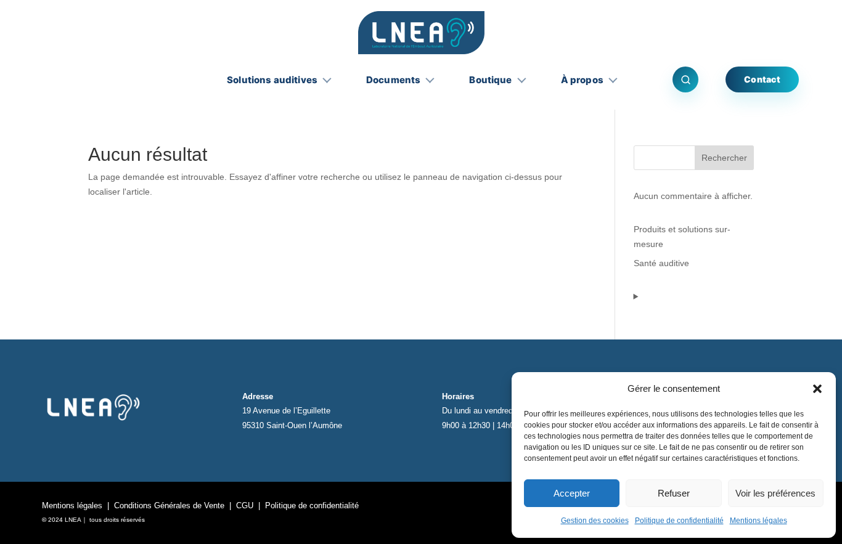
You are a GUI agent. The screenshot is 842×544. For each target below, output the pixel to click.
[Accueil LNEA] (421, 32)
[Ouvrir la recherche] (685, 79)
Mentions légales (758, 520)
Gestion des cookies (595, 520)
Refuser (674, 493)
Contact (762, 79)
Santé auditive (661, 263)
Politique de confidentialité (679, 520)
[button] (817, 389)
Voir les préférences (775, 493)
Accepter (572, 493)
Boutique (490, 80)
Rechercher (724, 158)
